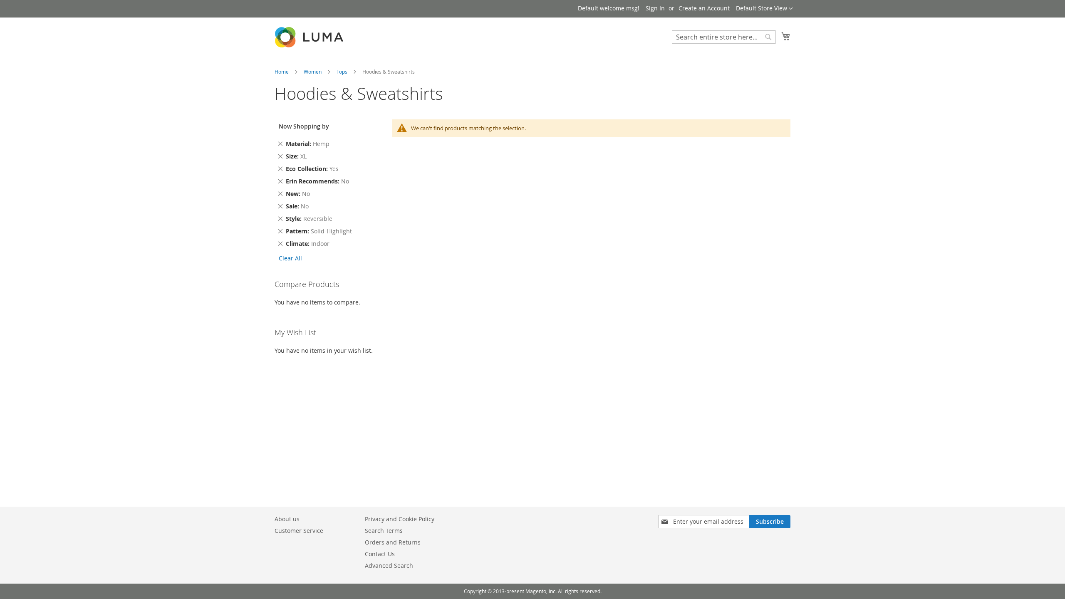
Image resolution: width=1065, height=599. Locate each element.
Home (282, 71)
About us (287, 519)
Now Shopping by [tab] (304, 126)
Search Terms (384, 531)
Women (313, 71)
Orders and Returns (393, 542)
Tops (343, 71)
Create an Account (704, 8)
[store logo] (310, 37)
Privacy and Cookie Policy (399, 519)
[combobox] (724, 37)
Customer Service (299, 531)
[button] (764, 8)
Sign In (655, 8)
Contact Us (380, 554)
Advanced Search (389, 565)
